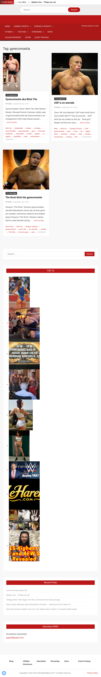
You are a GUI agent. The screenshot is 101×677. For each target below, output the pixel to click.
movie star (22, 229)
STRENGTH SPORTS (42, 26)
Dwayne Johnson (32, 226)
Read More (12, 122)
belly (56, 128)
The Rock (12, 232)
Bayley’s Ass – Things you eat (44, 2)
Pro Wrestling (11, 193)
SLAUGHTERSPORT (13, 37)
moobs (29, 134)
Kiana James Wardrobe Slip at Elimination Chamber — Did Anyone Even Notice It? (38, 604)
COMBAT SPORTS (21, 26)
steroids (88, 134)
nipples (37, 134)
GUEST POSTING (42, 37)
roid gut (72, 134)
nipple (88, 131)
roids (25, 136)
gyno (33, 131)
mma (75, 131)
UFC (76, 137)
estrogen (37, 128)
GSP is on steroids (64, 103)
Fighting (22, 32)
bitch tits (9, 128)
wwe (32, 232)
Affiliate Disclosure (27, 662)
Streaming (37, 32)
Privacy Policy (92, 673)
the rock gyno (23, 232)
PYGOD (9, 104)
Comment (9, 139)
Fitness (8, 32)
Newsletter (41, 661)
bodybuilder (19, 128)
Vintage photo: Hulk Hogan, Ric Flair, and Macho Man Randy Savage (33, 600)
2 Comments (86, 137)
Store (66, 661)
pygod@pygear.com (15, 638)
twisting (69, 137)
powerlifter (17, 136)
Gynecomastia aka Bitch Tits (21, 99)
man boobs (20, 134)
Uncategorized (12, 95)
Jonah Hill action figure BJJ (16, 590)
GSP (86, 128)
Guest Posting (84, 661)
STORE (28, 37)
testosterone (35, 136)
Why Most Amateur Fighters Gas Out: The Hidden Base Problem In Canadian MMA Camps (41, 609)
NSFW (49, 32)
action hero (9, 226)
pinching (64, 134)
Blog (11, 661)
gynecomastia (24, 131)
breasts (28, 128)
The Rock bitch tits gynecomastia (24, 197)
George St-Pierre (76, 128)
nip (81, 131)
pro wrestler (33, 229)
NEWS (7, 26)
